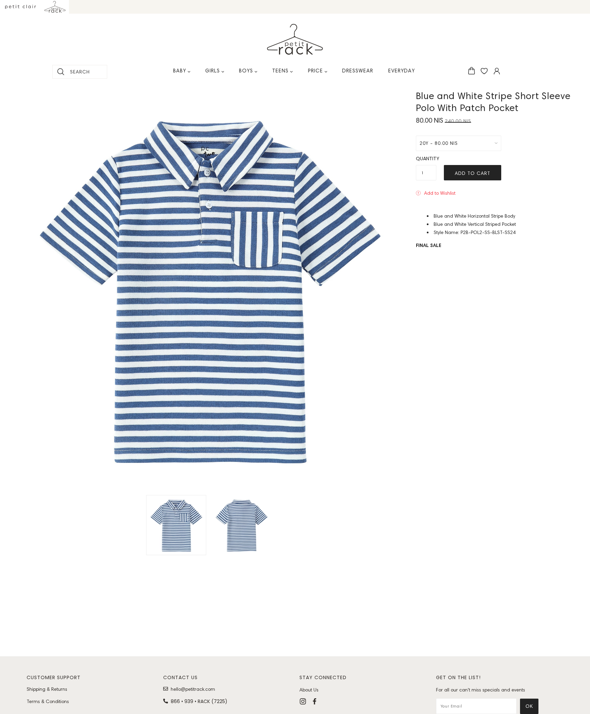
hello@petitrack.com (193, 689)
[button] (435, 193)
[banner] (295, 39)
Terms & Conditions (48, 701)
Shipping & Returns (47, 689)
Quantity (426, 158)
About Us (309, 690)
